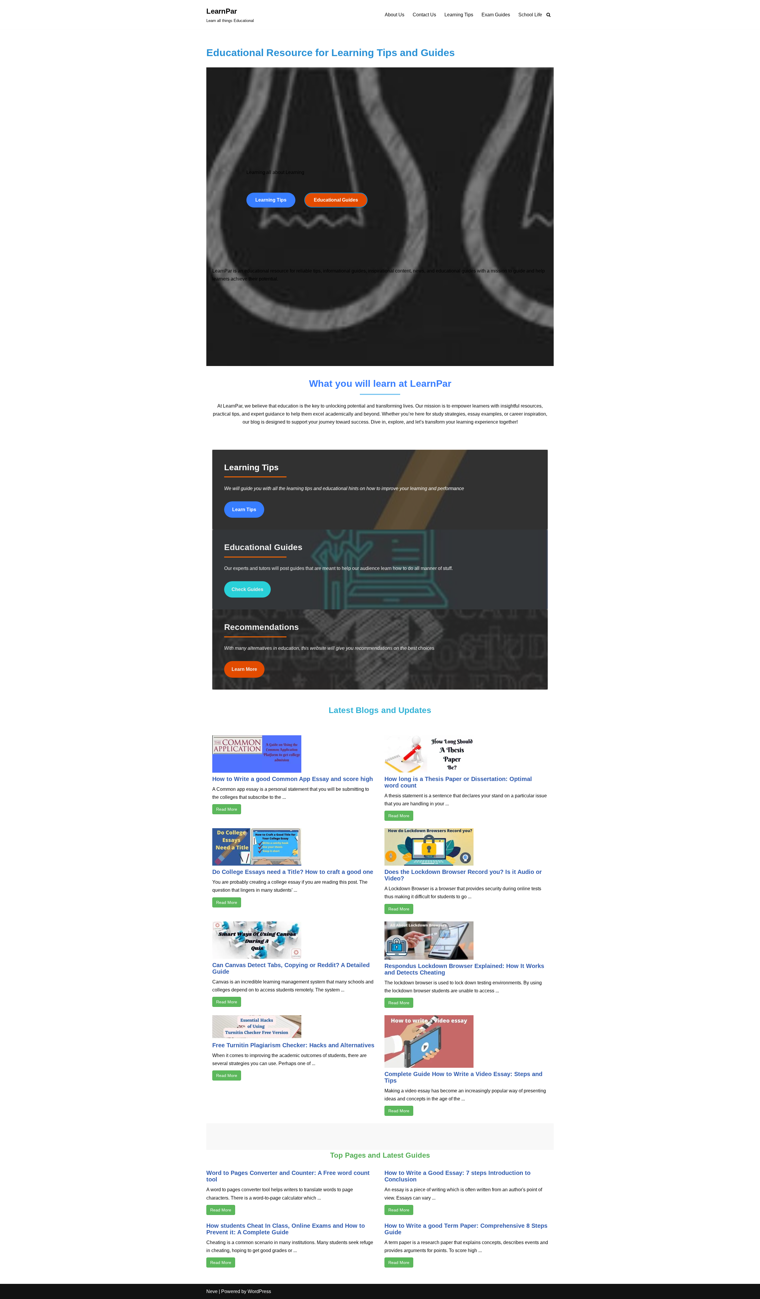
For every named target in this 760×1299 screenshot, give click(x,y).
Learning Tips (458, 14)
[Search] (548, 14)
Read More (226, 809)
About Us (394, 14)
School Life (530, 14)
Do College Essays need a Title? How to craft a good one (292, 872)
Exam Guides (496, 14)
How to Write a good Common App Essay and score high (292, 779)
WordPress (259, 1291)
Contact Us (424, 14)
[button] (270, 200)
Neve (212, 1291)
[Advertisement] (380, 109)
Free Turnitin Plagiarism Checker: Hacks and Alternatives (293, 1045)
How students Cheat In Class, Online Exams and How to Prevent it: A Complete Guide (285, 1228)
